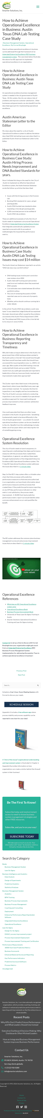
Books (4, 864)
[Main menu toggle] (38, 6)
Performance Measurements (12, 945)
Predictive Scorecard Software (15, 962)
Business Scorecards (12, 951)
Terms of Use (21, 1100)
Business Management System (14, 43)
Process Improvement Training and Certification (22, 941)
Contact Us (6, 643)
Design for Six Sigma (12, 931)
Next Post (21, 675)
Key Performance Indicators (15, 958)
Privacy (21, 1103)
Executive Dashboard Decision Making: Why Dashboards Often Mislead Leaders (21, 1032)
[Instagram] (25, 1107)
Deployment (9, 911)
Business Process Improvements (16, 901)
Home (21, 1095)
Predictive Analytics (12, 884)
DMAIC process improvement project (18, 934)
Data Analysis (9, 877)
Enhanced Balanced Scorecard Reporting (19, 955)
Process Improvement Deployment (17, 938)
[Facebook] (17, 1107)
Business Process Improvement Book (20, 612)
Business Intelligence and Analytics (14, 874)
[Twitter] (21, 1107)
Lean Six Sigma (10, 870)
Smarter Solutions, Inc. (12, 10)
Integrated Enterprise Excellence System (24, 224)
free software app (25, 712)
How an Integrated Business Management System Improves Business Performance (21, 1040)
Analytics (8, 894)
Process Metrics (10, 965)
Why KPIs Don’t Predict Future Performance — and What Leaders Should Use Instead (21, 1023)
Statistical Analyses (11, 887)
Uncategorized (7, 969)
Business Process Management (15, 904)
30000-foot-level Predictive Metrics (17, 948)
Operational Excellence (13, 924)
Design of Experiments (13, 880)
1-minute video (25, 466)
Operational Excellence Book (17, 609)
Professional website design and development (18, 1110)
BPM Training (9, 897)
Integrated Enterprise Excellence (20, 648)
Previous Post (21, 671)
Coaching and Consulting (14, 908)
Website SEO (19, 1113)
